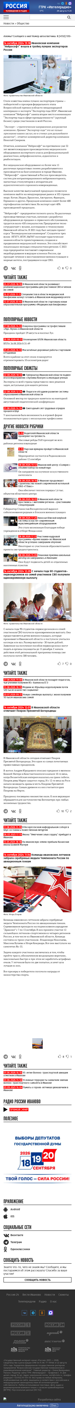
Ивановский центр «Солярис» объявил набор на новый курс (44, 466)
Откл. (54, 1405)
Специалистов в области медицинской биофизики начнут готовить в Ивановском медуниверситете (36, 296)
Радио (43, 1301)
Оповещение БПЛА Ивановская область (44, 339)
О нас (53, 1301)
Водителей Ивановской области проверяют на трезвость (38, 434)
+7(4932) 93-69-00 (22, 1377)
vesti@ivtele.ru (55, 1375)
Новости (49, 1294)
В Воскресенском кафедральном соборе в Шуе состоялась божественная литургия (36, 828)
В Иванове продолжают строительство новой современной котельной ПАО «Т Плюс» (43, 483)
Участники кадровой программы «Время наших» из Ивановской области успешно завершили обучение (42, 539)
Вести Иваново (31, 1294)
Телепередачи (26, 1301)
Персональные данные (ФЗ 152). (27, 1390)
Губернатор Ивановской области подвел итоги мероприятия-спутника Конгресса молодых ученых (36, 376)
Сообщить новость (38, 1280)
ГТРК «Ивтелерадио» (55, 7)
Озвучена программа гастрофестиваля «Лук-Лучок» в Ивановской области (34, 327)
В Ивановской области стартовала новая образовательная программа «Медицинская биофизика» (35, 303)
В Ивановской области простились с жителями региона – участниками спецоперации (44, 502)
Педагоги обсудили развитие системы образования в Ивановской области (35, 393)
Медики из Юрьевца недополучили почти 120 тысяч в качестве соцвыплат (35, 688)
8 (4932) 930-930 (62, 36)
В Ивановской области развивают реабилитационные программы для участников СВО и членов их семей (37, 287)
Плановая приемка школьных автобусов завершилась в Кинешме (44, 556)
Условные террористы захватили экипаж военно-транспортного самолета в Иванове (35, 1081)
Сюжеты (63, 1294)
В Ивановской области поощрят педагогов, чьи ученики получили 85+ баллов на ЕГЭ (36, 681)
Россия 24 (12, 1294)
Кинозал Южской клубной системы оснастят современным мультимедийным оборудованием (42, 520)
